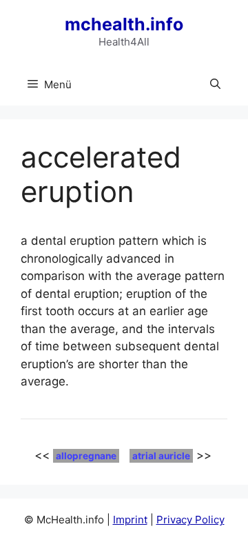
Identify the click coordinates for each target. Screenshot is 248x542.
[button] (215, 85)
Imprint (130, 519)
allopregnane (86, 455)
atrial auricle (161, 455)
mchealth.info (124, 24)
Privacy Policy (190, 519)
